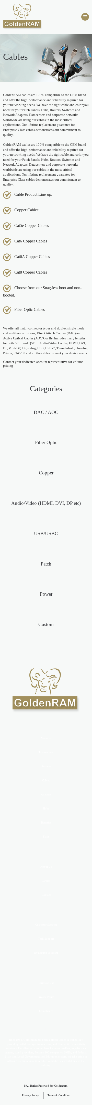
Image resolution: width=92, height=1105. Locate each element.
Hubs (46, 808)
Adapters (46, 794)
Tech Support (46, 938)
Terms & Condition (59, 1095)
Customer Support (46, 924)
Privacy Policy (46, 996)
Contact (46, 894)
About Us (46, 866)
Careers (46, 880)
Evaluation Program (46, 952)
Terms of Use (46, 982)
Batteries (46, 822)
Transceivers (46, 752)
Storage (46, 766)
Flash (46, 836)
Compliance (46, 1010)
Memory (46, 738)
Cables (46, 780)
